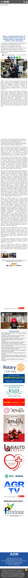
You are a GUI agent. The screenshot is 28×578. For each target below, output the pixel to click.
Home (2, 4)
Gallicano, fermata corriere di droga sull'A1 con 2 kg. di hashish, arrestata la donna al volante (13, 348)
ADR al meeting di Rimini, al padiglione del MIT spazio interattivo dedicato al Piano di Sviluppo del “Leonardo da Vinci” (13, 356)
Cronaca (6, 4)
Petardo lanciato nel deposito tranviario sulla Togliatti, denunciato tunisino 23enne (13, 351)
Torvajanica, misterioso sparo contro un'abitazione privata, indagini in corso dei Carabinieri (12, 336)
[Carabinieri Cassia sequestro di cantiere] (12, 255)
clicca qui (21, 576)
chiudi (23, 574)
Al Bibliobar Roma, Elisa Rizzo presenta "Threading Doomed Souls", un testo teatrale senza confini (13, 343)
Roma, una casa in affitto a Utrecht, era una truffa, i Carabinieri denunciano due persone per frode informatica (13, 339)
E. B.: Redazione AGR (10, 54)
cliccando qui (17, 574)
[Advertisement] (14, 20)
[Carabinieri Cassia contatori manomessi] (4, 255)
